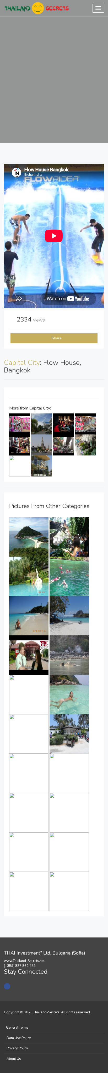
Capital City (22, 362)
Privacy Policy (17, 1048)
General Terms (17, 1027)
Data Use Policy (19, 1038)
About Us (14, 1058)
